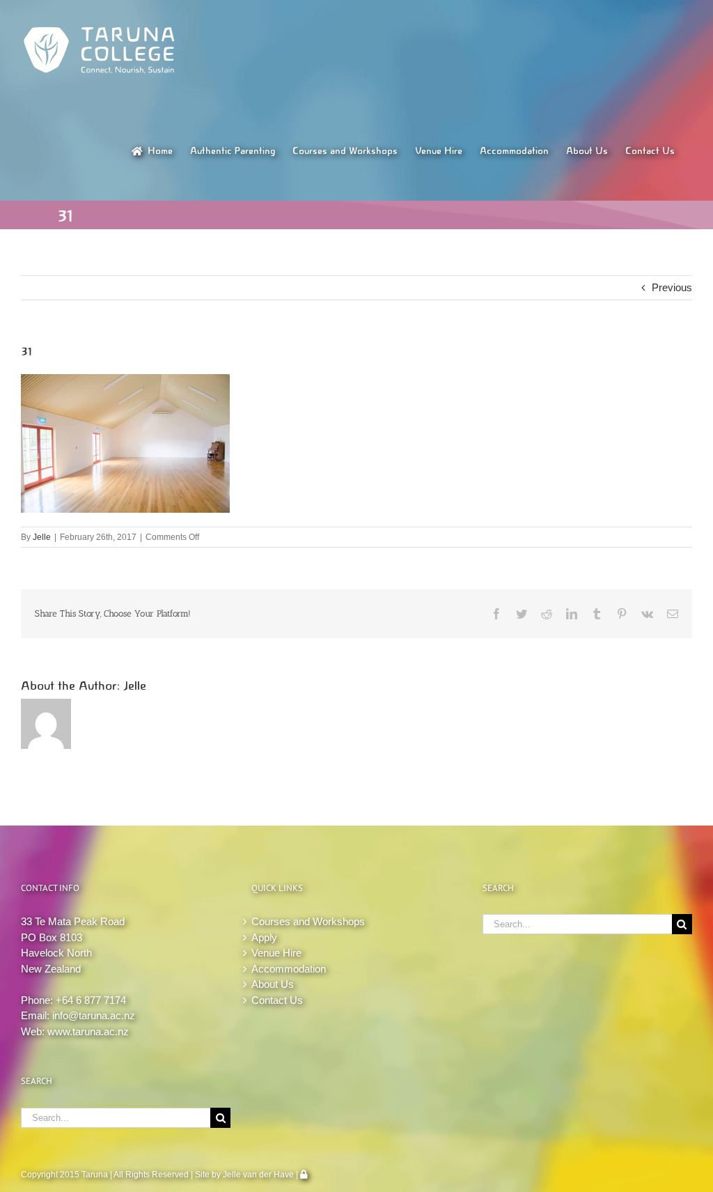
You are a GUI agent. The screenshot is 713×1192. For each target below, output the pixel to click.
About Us (272, 984)
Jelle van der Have (258, 1174)
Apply (264, 937)
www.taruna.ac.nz (88, 1031)
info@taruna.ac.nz (93, 1015)
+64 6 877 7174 (91, 1000)
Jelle (42, 537)
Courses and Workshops (308, 921)
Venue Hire (276, 953)
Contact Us (277, 1000)
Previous (672, 287)
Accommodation (288, 969)
